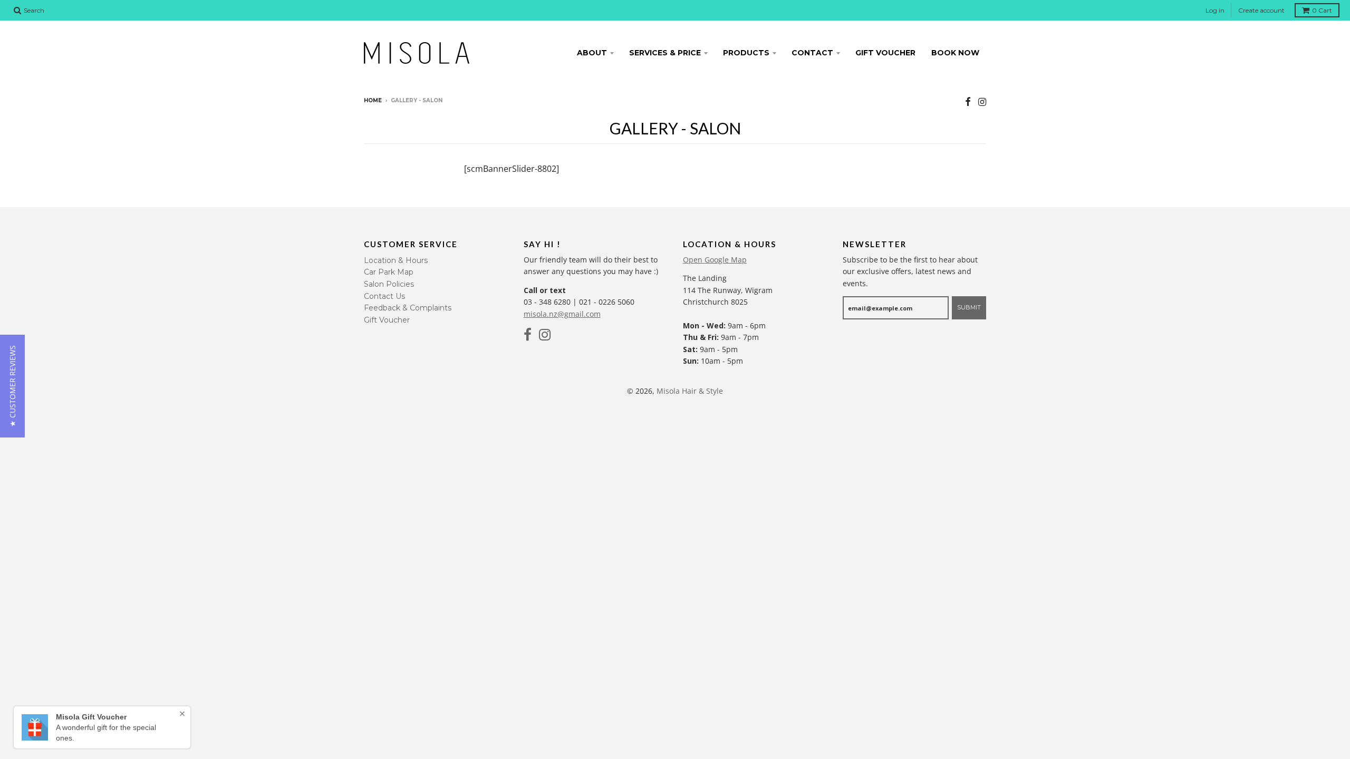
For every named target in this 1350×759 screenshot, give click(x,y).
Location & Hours (396, 260)
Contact (812, 52)
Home (373, 100)
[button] (12, 386)
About (592, 52)
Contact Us (384, 296)
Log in (1215, 10)
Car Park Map (388, 272)
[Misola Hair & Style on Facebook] (968, 101)
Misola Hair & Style (690, 391)
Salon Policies (389, 284)
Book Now (955, 52)
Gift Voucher (885, 52)
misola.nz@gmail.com (562, 314)
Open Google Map (715, 260)
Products (746, 52)
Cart (1322, 10)
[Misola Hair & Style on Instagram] (982, 101)
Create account (1261, 10)
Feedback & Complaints (407, 308)
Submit (969, 307)
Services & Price (665, 52)
